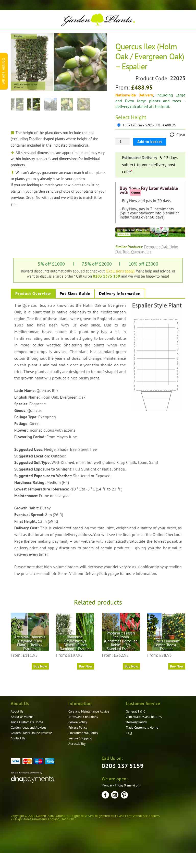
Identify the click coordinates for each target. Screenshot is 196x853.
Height (138, 117)
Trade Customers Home (27, 722)
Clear (180, 134)
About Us (17, 711)
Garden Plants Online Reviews (31, 733)
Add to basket (149, 141)
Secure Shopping (80, 738)
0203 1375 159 (106, 276)
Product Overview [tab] (33, 293)
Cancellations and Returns (144, 717)
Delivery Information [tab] (120, 293)
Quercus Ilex (141, 251)
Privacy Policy (77, 727)
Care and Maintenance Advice (88, 711)
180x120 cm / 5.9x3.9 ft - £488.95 (149, 125)
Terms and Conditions (83, 717)
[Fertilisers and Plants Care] (150, 232)
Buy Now (40, 666)
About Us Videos (22, 717)
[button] (99, 41)
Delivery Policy (136, 722)
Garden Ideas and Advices (28, 727)
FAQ (129, 733)
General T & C (135, 711)
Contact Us (18, 738)
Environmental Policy (83, 733)
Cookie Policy (77, 722)
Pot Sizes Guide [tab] (75, 293)
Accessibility (76, 743)
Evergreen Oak (156, 246)
